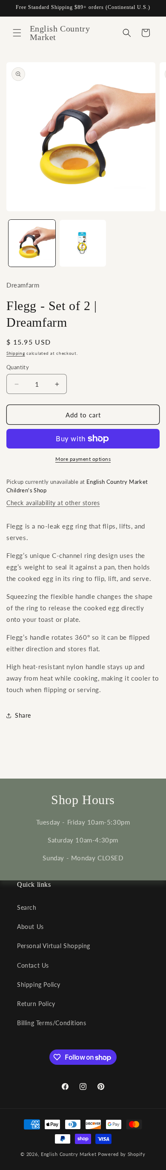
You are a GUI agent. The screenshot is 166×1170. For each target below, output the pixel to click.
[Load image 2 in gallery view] (83, 243)
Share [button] (23, 715)
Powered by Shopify (122, 1154)
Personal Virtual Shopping (53, 945)
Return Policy (36, 1003)
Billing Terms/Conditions (51, 1022)
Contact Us (33, 965)
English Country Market (68, 1154)
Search (27, 907)
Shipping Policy (38, 984)
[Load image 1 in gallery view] (32, 243)
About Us (30, 926)
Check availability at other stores (53, 502)
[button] (17, 32)
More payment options (83, 459)
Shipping (15, 353)
